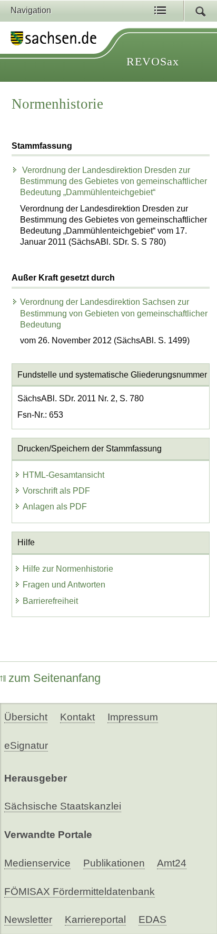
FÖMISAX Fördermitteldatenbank (79, 891)
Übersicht (25, 717)
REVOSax (152, 61)
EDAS (152, 919)
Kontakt (77, 717)
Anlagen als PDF (55, 506)
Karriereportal (95, 919)
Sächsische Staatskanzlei (62, 806)
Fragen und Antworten (64, 584)
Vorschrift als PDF (56, 490)
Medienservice (37, 863)
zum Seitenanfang (54, 678)
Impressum (132, 717)
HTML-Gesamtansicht (63, 474)
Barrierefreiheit (50, 600)
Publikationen (114, 863)
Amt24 (171, 863)
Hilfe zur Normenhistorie (68, 568)
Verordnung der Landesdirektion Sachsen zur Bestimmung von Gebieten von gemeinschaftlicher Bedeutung (114, 313)
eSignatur (26, 745)
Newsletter (28, 919)
